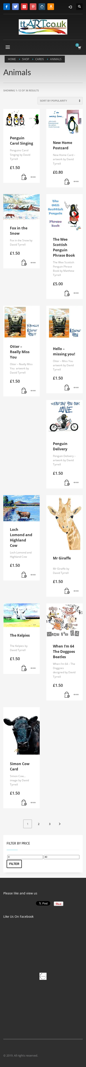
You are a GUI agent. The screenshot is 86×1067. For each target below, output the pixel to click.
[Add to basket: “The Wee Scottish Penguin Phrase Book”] (67, 293)
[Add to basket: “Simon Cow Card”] (24, 802)
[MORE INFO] (33, 177)
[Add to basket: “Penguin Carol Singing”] (24, 177)
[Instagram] (24, 6)
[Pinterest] (33, 6)
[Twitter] (15, 6)
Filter (14, 864)
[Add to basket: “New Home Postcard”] (67, 181)
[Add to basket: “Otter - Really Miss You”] (24, 390)
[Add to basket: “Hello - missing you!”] (67, 387)
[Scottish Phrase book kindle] (50, 6)
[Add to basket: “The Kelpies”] (24, 668)
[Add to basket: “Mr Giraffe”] (67, 591)
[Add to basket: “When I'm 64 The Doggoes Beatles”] (67, 695)
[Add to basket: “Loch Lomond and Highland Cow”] (24, 575)
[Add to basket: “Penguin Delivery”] (67, 482)
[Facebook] (6, 6)
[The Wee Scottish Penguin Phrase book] (42, 6)
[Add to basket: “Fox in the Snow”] (24, 262)
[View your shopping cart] (79, 48)
